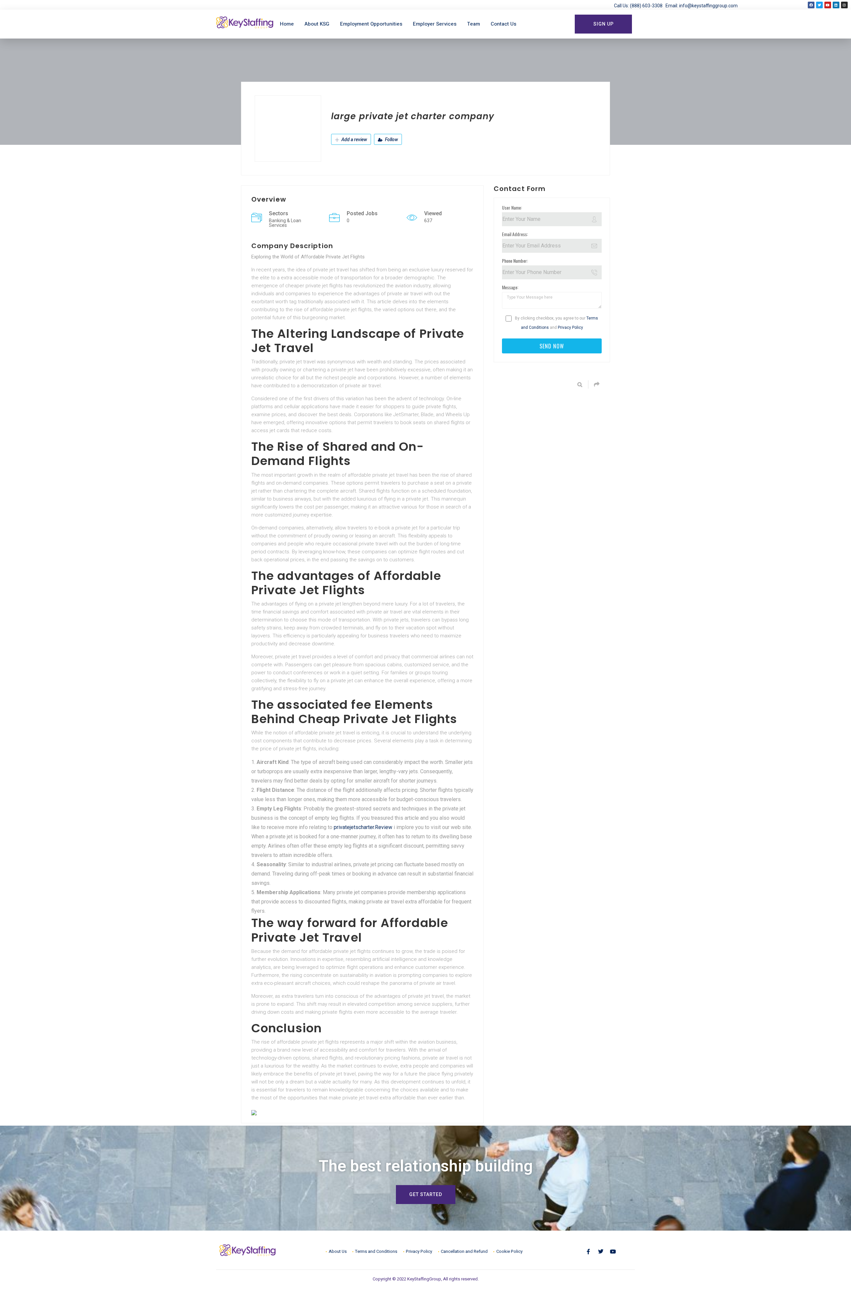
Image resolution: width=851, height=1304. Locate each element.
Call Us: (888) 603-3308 (640, 5)
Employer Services (434, 24)
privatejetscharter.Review (363, 827)
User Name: (512, 207)
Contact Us (503, 24)
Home (287, 24)
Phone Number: (515, 260)
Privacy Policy (570, 327)
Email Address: (515, 234)
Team (473, 24)
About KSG (316, 24)
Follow (391, 139)
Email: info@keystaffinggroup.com (702, 5)
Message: (510, 287)
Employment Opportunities (371, 24)
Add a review (353, 139)
